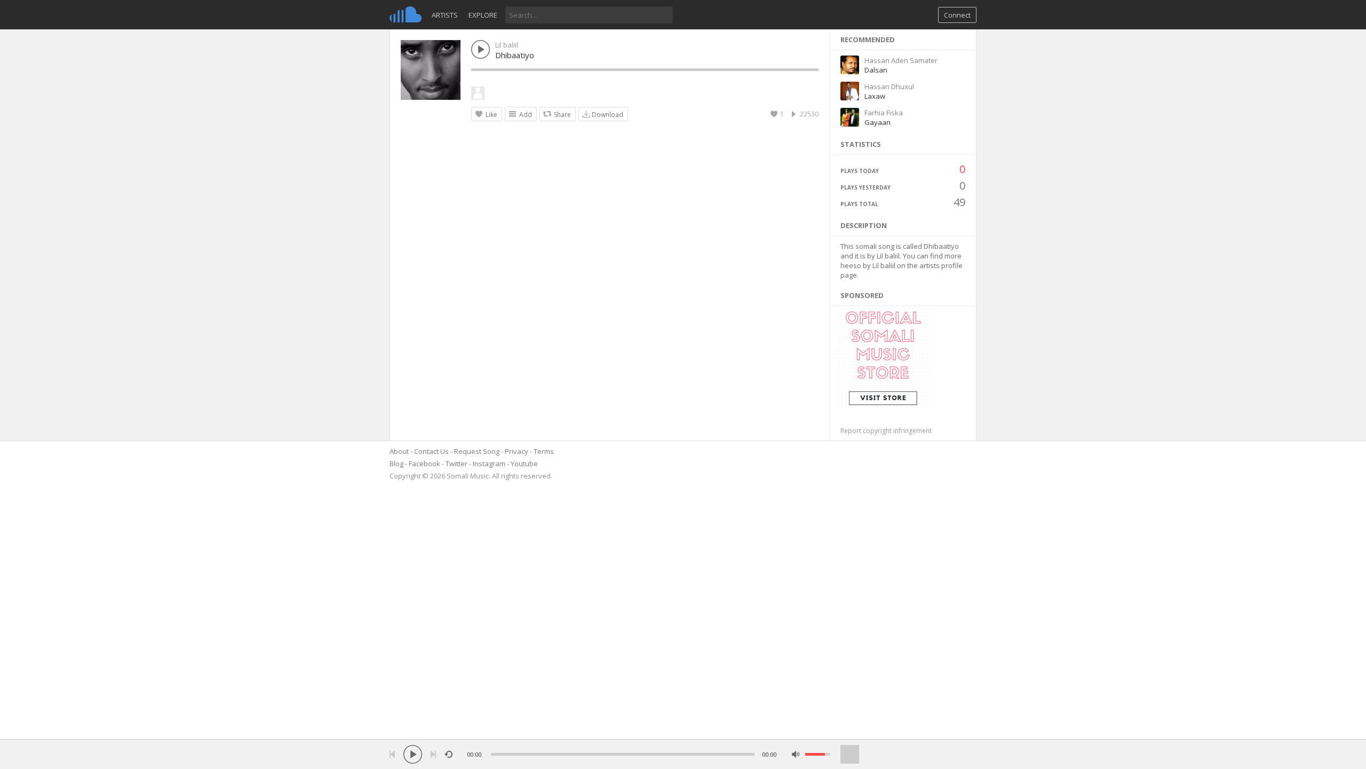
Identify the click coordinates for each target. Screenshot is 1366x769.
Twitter (456, 463)
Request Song (476, 451)
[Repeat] (448, 754)
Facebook (424, 463)
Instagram (489, 463)
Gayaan (877, 122)
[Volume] (817, 754)
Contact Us (431, 451)
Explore (482, 15)
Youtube (524, 463)
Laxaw (874, 96)
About (399, 451)
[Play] (412, 754)
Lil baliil (506, 45)
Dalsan (875, 70)
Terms (544, 451)
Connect (957, 15)
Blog (396, 463)
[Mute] (796, 754)
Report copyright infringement (886, 430)
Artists (445, 15)
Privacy (516, 451)
